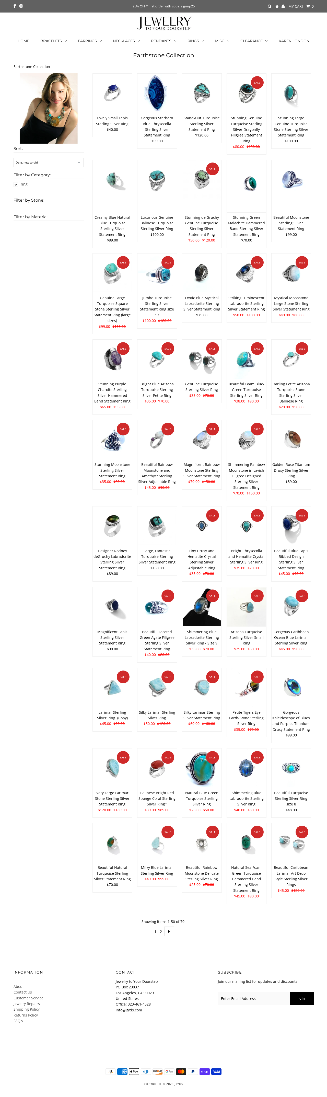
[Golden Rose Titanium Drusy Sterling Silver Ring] (291, 440)
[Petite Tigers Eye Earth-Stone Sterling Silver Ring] (246, 688)
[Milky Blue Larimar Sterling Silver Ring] (157, 843)
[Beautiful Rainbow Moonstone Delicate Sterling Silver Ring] (202, 843)
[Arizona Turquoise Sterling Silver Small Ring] (246, 607)
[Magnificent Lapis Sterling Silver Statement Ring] (112, 607)
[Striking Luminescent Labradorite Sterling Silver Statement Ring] (246, 273)
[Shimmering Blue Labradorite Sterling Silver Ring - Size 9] (202, 607)
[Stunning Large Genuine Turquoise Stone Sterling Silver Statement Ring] (291, 93)
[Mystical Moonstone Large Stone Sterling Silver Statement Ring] (291, 273)
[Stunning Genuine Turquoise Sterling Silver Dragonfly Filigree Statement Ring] (246, 93)
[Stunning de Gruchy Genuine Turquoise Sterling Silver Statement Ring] (202, 180)
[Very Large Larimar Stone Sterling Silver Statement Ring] (112, 768)
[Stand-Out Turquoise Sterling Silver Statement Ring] (202, 93)
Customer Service (28, 998)
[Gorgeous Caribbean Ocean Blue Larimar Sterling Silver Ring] (291, 607)
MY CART (301, 6)
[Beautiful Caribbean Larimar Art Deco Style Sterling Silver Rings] (291, 843)
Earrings (87, 41)
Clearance (251, 41)
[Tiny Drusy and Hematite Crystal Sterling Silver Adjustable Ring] (202, 526)
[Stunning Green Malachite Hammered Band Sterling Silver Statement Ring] (246, 186)
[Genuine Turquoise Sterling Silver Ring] (202, 359)
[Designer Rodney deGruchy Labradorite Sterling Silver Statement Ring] (112, 526)
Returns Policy (26, 1015)
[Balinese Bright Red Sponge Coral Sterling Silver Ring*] (157, 768)
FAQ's (18, 1020)
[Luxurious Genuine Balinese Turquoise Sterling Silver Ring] (157, 180)
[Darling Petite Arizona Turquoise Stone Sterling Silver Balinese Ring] (291, 359)
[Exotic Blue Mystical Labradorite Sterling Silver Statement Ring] (202, 273)
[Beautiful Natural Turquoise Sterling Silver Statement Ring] (112, 843)
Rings (193, 41)
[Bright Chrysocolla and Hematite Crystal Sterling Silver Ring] (246, 526)
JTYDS (178, 1084)
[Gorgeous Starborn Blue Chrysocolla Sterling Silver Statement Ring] (157, 93)
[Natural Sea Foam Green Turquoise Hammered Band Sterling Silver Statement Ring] (246, 843)
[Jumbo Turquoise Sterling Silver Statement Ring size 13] (157, 272)
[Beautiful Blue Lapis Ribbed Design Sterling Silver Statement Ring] (291, 526)
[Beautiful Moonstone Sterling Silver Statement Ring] (291, 180)
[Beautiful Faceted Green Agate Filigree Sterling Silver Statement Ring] (157, 607)
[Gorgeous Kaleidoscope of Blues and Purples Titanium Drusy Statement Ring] (291, 688)
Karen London (294, 41)
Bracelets (51, 41)
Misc (219, 41)
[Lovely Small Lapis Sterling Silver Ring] (112, 93)
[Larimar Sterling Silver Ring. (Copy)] (112, 688)
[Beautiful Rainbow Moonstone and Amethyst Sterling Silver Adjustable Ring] (157, 440)
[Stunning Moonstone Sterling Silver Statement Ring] (112, 440)
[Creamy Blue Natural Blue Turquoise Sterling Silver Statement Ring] (112, 180)
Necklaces (124, 41)
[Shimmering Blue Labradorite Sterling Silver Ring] (246, 768)
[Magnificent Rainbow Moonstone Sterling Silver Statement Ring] (202, 440)
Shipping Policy (27, 1009)
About (19, 986)
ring (24, 184)
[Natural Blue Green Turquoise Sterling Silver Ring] (202, 768)
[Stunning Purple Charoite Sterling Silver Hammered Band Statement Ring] (112, 359)
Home (23, 41)
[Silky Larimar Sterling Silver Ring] (157, 688)
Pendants (161, 41)
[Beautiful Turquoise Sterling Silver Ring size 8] (291, 768)
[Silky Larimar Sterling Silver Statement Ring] (202, 688)
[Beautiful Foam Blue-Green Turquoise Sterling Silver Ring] (246, 359)
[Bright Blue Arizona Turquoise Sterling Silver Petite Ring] (157, 359)
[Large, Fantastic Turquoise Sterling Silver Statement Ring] (157, 526)
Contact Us (23, 992)
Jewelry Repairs (27, 1003)
